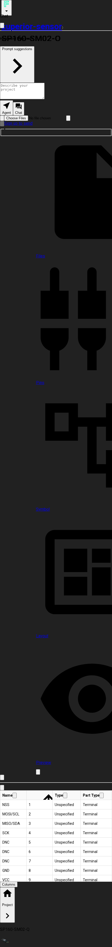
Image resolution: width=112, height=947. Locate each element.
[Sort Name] (15, 795)
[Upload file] (2, 118)
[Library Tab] (2, 787)
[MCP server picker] (68, 118)
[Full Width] (2, 25)
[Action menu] (6, 8)
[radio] (6, 107)
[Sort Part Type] (101, 795)
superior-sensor (31, 26)
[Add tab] (38, 772)
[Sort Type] (65, 795)
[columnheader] (13, 795)
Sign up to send (18, 123)
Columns (8, 884)
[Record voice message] (2, 123)
